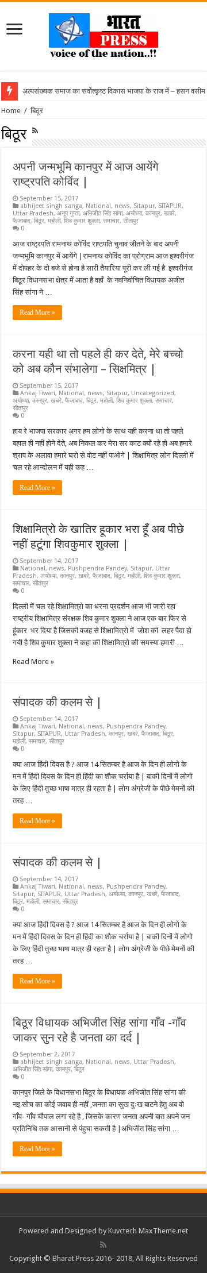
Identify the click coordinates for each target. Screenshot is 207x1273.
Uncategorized (152, 393)
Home (11, 110)
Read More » (37, 312)
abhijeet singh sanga (51, 206)
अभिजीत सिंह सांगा (102, 213)
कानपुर (152, 213)
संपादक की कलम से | (57, 702)
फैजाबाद (21, 221)
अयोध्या (134, 213)
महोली (54, 221)
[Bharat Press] (103, 34)
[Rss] (103, 1245)
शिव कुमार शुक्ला (81, 221)
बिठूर (39, 221)
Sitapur (144, 206)
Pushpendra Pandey (97, 568)
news (122, 206)
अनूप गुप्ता (68, 213)
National (98, 206)
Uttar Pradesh (33, 213)
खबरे (169, 213)
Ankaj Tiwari (37, 393)
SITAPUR (170, 206)
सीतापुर (131, 221)
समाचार (111, 221)
